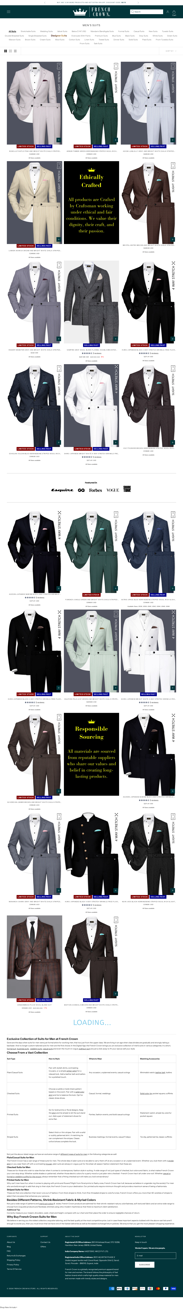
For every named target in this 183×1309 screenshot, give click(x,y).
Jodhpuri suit (84, 1049)
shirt (54, 1113)
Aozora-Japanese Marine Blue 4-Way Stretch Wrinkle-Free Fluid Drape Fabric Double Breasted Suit (148, 797)
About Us (11, 1242)
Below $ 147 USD (79, 31)
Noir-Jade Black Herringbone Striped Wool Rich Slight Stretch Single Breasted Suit (148, 902)
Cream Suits (45, 39)
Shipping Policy (13, 1260)
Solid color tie (146, 1093)
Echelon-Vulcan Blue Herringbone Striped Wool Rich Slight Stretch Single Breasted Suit (34, 454)
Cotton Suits (74, 39)
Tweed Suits (104, 39)
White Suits (158, 36)
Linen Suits (89, 39)
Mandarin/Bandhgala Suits (102, 31)
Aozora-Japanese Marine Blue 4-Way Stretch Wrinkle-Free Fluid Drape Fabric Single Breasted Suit (34, 594)
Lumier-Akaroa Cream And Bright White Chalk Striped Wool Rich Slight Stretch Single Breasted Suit (34, 251)
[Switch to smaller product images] (10, 51)
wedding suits (36, 1049)
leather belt (160, 1072)
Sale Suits (98, 43)
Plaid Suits (146, 39)
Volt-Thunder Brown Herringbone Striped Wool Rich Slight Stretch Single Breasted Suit (148, 448)
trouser (49, 1164)
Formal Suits (123, 31)
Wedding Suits (46, 31)
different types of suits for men (73, 1154)
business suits (23, 1049)
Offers (43, 1246)
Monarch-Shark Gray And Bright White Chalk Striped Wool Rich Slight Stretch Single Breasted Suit (34, 902)
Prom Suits (84, 43)
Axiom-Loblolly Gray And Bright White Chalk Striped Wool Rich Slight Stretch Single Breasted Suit (148, 151)
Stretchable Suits (28, 31)
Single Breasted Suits (37, 36)
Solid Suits (133, 39)
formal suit (11, 1049)
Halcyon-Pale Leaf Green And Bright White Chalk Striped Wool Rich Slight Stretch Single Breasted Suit (91, 699)
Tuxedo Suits (167, 31)
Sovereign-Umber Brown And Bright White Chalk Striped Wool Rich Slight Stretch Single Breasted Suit (34, 802)
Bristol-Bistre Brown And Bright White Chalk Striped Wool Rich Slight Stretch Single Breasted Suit (148, 245)
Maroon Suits (14, 39)
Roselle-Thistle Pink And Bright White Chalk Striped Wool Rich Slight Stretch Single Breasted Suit (34, 151)
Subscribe (144, 1265)
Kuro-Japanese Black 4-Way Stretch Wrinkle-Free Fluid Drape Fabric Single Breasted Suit (148, 350)
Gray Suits (143, 36)
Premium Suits (101, 36)
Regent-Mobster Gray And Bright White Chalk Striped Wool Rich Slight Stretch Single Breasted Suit (34, 350)
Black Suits (130, 36)
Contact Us (45, 1242)
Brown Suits (30, 39)
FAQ (8, 1251)
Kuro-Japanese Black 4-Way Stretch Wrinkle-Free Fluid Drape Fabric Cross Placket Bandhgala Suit (91, 902)
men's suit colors (46, 1203)
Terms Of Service (14, 1269)
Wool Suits (59, 39)
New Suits (153, 31)
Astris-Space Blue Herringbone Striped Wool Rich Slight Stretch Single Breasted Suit (148, 600)
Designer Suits (59, 35)
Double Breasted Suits (14, 36)
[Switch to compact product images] (15, 51)
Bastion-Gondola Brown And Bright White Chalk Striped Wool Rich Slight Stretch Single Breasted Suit (91, 1005)
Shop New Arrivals (8, 1307)
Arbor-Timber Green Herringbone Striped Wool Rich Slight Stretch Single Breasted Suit (91, 151)
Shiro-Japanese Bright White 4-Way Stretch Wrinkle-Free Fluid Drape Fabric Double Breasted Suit (148, 699)
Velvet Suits (62, 31)
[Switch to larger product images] (5, 51)
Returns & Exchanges (16, 1255)
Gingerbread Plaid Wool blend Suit (34, 1005)
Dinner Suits (119, 39)
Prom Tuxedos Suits (164, 39)
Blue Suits (116, 36)
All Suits (12, 31)
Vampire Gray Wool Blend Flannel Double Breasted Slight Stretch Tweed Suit (91, 350)
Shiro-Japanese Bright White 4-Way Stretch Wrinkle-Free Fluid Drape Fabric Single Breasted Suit (91, 454)
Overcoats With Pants (80, 36)
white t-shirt (71, 1071)
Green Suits (172, 36)
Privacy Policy (13, 1264)
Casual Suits (139, 31)
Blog (9, 1246)
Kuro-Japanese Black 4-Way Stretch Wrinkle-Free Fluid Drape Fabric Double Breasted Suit (34, 699)
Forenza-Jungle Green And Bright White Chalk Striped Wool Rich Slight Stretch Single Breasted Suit (91, 600)
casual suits (48, 1049)
